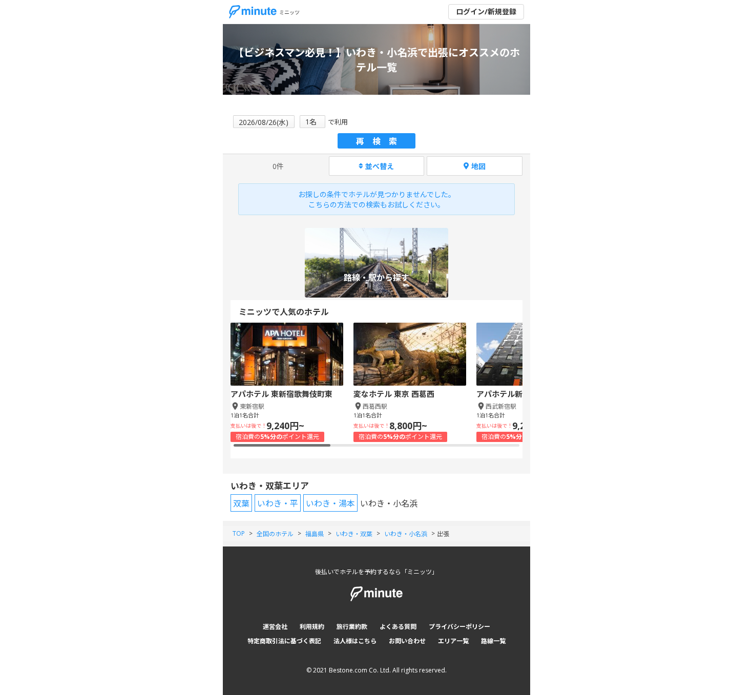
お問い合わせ (407, 641)
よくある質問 (398, 626)
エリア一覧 (453, 641)
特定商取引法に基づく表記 (284, 641)
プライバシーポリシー (459, 626)
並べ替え (379, 166)
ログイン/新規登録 (486, 11)
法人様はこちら (354, 641)
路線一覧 (493, 641)
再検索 (380, 141)
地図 (478, 166)
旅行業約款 (352, 626)
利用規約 (312, 626)
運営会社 (275, 626)
